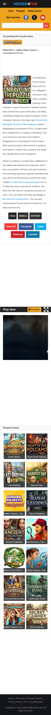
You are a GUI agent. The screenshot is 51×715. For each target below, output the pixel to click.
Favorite (35, 309)
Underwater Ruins (36, 598)
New (10, 11)
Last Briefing (14, 485)
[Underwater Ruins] (36, 584)
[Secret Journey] (36, 613)
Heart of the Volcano (36, 457)
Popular (20, 11)
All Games (20, 698)
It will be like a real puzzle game (26, 182)
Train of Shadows (37, 513)
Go (46, 25)
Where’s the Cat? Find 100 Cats (14, 570)
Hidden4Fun (8, 50)
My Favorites (13, 17)
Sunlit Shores (14, 457)
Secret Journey (37, 627)
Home (11, 698)
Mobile (23, 216)
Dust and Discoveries (14, 598)
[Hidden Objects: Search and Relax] (36, 556)
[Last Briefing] (14, 471)
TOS (26, 702)
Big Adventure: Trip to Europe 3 (36, 542)
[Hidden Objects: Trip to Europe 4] (14, 499)
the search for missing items (16, 199)
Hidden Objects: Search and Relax (36, 570)
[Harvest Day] (36, 471)
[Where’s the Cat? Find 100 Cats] (14, 556)
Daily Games (35, 11)
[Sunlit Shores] (14, 442)
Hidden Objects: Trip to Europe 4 (14, 513)
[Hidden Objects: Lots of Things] (14, 613)
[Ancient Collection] (14, 527)
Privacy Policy (15, 702)
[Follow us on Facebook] (26, 17)
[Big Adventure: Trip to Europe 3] (36, 527)
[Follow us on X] (34, 17)
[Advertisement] (25, 64)
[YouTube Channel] (42, 17)
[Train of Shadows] (36, 499)
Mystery (35, 216)
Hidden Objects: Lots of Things (14, 627)
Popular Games (34, 698)
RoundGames (36, 702)
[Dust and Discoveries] (14, 584)
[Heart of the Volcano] (36, 442)
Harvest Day (37, 485)
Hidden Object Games (26, 50)
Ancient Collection (14, 542)
